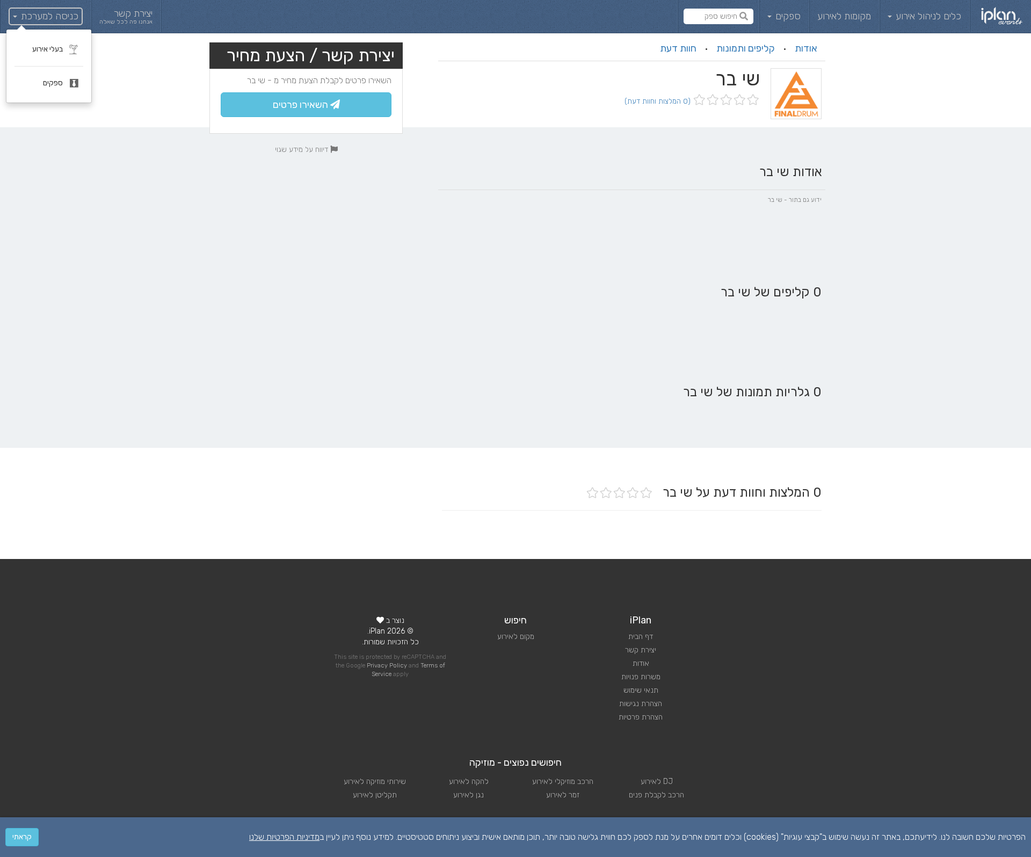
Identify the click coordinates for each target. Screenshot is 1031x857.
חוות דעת (678, 48)
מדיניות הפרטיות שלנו (284, 837)
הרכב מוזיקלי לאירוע (562, 781)
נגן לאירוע (468, 795)
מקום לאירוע (515, 636)
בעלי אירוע (48, 49)
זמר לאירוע (562, 795)
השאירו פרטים (301, 105)
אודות (806, 48)
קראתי (22, 836)
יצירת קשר (640, 650)
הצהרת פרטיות (641, 717)
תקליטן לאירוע (375, 795)
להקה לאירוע (469, 781)
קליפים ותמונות (745, 48)
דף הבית (640, 636)
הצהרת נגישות (640, 703)
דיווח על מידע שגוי (302, 149)
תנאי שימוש (640, 690)
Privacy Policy (387, 665)
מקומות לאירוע (844, 16)
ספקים (787, 16)
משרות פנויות (640, 676)
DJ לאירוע (657, 781)
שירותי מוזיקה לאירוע (375, 781)
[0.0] (725, 101)
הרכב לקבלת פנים (656, 795)
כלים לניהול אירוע (927, 16)
